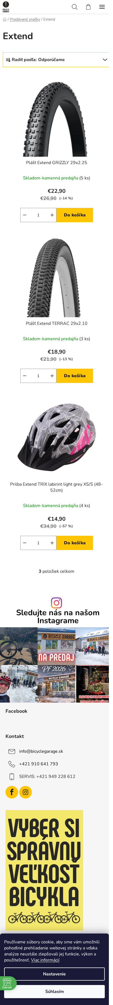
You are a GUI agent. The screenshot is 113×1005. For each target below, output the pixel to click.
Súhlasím (54, 992)
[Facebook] (11, 792)
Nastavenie (54, 974)
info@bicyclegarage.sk (41, 751)
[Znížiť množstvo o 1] (25, 215)
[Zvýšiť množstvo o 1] (52, 215)
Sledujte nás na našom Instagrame (58, 617)
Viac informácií (45, 960)
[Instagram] (25, 792)
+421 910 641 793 (38, 764)
